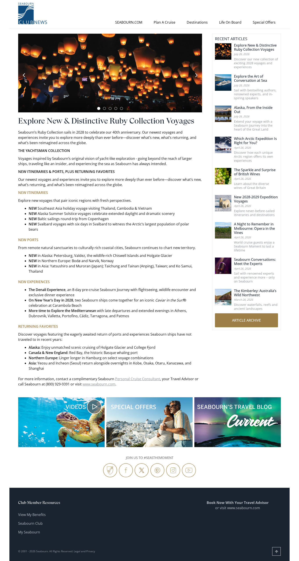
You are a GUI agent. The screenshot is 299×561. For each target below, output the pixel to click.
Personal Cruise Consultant (137, 378)
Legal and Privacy (84, 551)
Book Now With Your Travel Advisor (238, 502)
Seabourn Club (30, 523)
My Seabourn (29, 532)
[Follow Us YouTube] (189, 470)
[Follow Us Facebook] (126, 470)
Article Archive (246, 320)
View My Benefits (32, 514)
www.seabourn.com (99, 384)
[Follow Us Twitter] (142, 470)
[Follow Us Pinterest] (157, 470)
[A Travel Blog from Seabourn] (110, 470)
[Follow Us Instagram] (173, 470)
